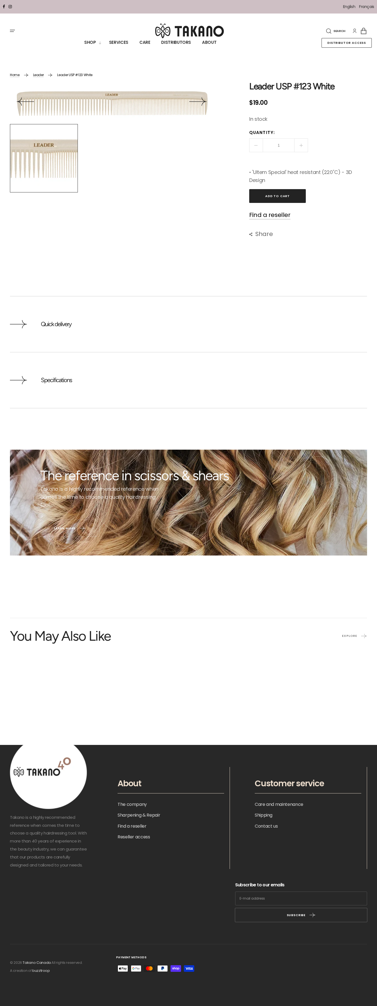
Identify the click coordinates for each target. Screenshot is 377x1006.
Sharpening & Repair (139, 815)
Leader (38, 75)
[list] (112, 103)
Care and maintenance (279, 804)
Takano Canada (37, 962)
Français (366, 6)
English (349, 6)
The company (132, 804)
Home (15, 75)
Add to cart (277, 196)
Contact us (266, 826)
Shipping (263, 815)
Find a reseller (269, 215)
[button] (335, 30)
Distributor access (346, 43)
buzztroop (41, 970)
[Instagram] (10, 7)
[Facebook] (4, 7)
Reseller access (134, 837)
